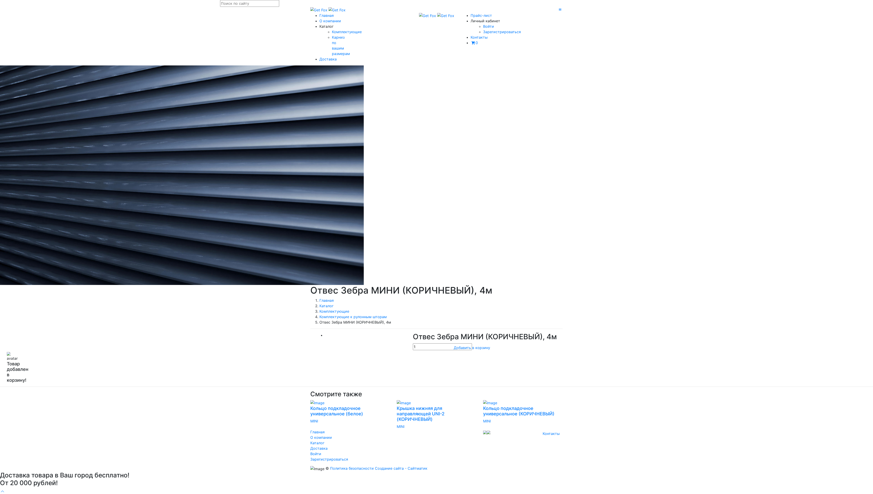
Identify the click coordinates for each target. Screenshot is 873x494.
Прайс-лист (481, 15)
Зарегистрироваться (502, 32)
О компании (330, 21)
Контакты (479, 37)
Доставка (328, 59)
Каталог (326, 306)
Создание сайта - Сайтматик (401, 468)
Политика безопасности (352, 468)
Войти (488, 26)
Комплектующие (347, 32)
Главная (326, 15)
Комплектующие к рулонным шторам (353, 316)
